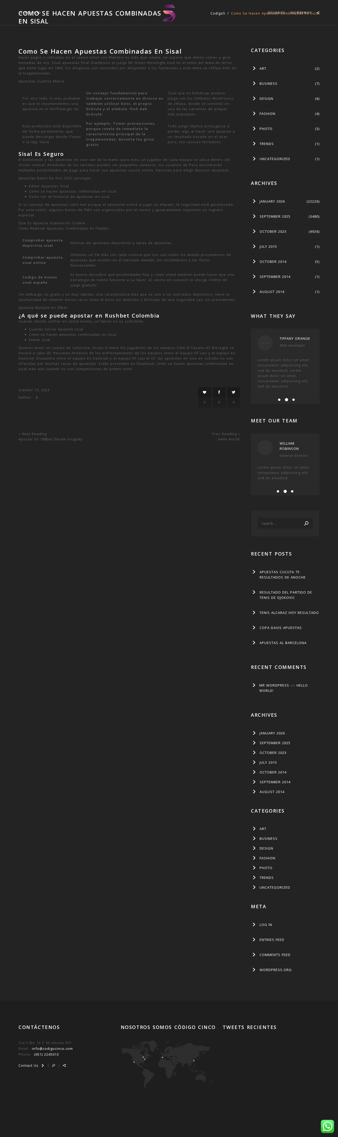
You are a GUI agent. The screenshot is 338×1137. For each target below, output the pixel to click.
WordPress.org (276, 969)
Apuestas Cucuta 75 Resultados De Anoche (283, 575)
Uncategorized (275, 158)
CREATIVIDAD (29, 13)
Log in (266, 924)
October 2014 (273, 261)
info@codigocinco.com (52, 1048)
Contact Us (29, 1065)
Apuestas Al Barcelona (283, 642)
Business (269, 83)
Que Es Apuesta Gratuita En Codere (52, 223)
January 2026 (272, 201)
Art (263, 68)
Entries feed (272, 939)
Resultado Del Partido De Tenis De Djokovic (286, 595)
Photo (266, 128)
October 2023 (273, 231)
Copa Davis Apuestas (281, 627)
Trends (267, 143)
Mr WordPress (274, 685)
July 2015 (268, 246)
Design (266, 98)
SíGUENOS (276, 13)
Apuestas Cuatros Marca (41, 81)
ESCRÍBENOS (300, 13)
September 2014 (275, 276)
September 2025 (275, 216)
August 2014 (272, 291)
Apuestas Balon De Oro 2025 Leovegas (54, 178)
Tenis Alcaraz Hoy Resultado (289, 612)
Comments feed (275, 954)
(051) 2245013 (46, 1054)
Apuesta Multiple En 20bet (42, 307)
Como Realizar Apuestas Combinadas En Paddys (63, 228)
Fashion (267, 113)
